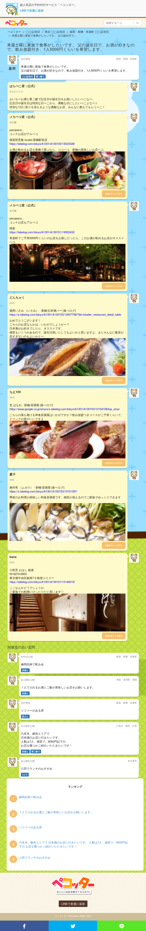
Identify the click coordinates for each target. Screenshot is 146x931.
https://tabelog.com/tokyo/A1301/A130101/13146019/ (42, 582)
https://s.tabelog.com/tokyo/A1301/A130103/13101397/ (43, 491)
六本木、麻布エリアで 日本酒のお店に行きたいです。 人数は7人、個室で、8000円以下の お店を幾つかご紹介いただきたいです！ (73, 844)
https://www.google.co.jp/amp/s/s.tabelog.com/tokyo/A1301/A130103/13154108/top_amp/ (65, 409)
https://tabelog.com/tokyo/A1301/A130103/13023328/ (42, 144)
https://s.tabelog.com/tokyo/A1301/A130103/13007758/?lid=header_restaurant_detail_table (65, 314)
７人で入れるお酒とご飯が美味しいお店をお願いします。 (56, 812)
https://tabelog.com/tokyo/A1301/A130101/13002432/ (42, 232)
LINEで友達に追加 (32, 10)
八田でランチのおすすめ (34, 857)
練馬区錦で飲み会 (30, 797)
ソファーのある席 (30, 827)
